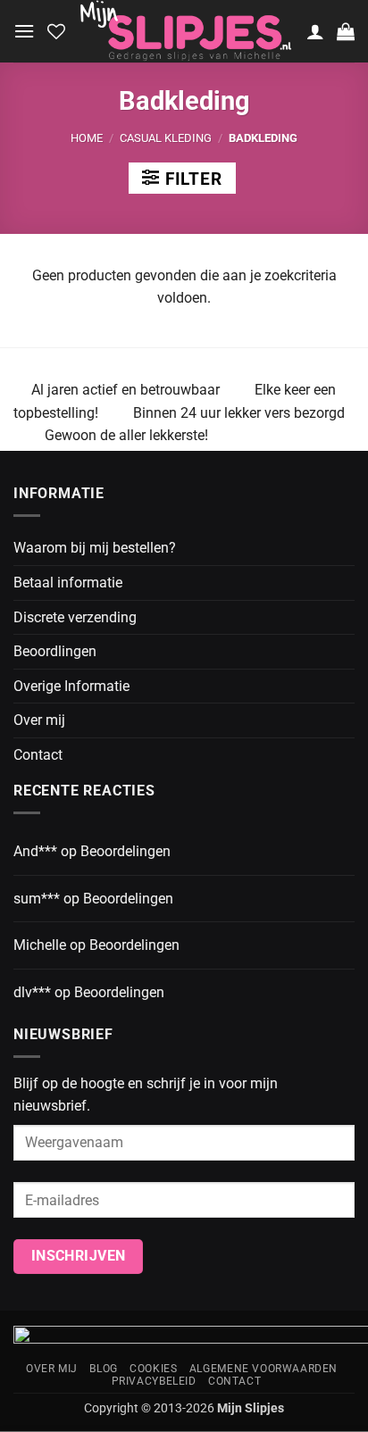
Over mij (39, 720)
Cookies (153, 1368)
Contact (38, 754)
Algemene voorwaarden (263, 1368)
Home (87, 138)
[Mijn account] (315, 31)
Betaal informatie (67, 582)
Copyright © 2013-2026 (184, 1408)
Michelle (39, 945)
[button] (24, 31)
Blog (103, 1368)
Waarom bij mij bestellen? (94, 547)
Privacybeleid (154, 1381)
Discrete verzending (75, 617)
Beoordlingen (54, 651)
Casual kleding (166, 138)
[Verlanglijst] (56, 31)
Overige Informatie (71, 686)
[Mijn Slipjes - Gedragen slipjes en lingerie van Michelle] (186, 31)
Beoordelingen (125, 851)
